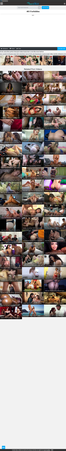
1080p (51, 54)
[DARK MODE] (64, 3)
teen (1, 54)
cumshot (5, 54)
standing (55, 54)
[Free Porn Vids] (33, 3)
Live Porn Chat (45, 7)
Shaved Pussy (38, 54)
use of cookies (47, 450)
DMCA (3, 447)
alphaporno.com (62, 54)
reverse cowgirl (45, 54)
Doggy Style (16, 54)
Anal (33, 54)
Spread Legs (22, 54)
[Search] (39, 7)
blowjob (11, 54)
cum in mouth (28, 54)
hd (8, 54)
